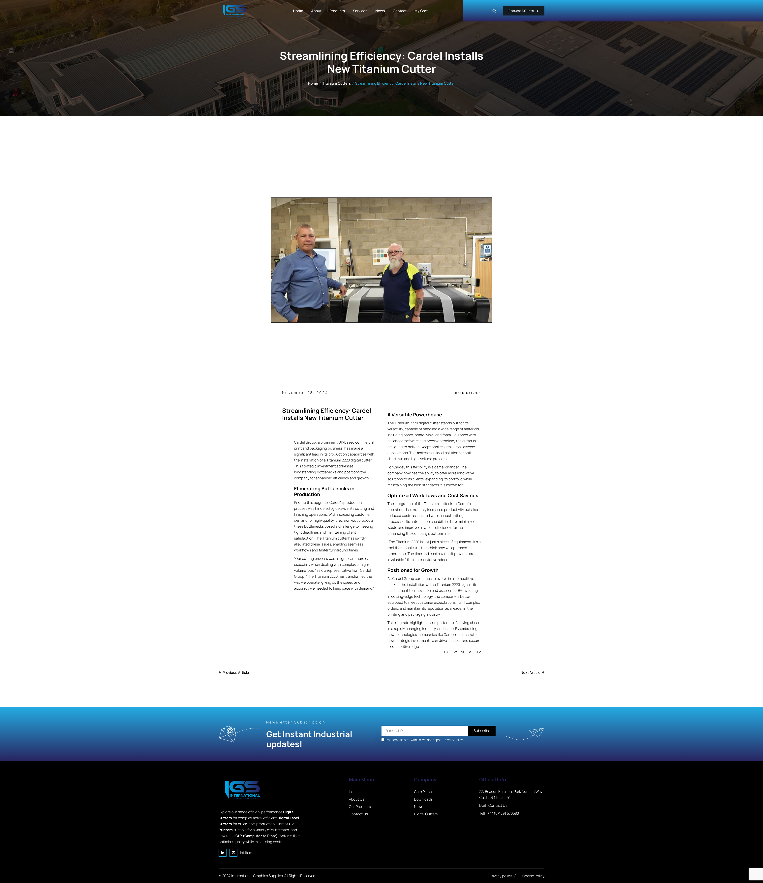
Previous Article (236, 672)
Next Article (530, 672)
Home (313, 83)
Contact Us (497, 805)
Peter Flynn (470, 393)
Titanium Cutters (336, 83)
